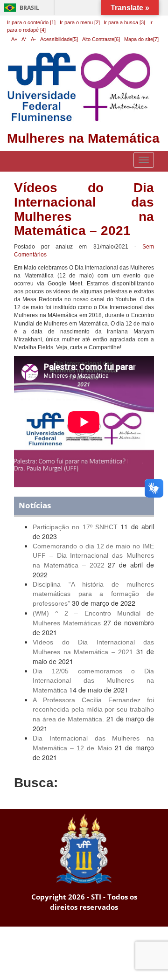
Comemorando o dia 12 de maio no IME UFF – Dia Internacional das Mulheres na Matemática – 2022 (93, 555)
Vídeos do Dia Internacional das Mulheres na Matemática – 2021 (84, 209)
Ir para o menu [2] (80, 22)
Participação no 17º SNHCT (75, 527)
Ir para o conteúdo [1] (31, 22)
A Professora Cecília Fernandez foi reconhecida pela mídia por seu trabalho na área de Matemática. (93, 709)
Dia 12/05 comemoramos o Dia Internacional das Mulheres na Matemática (93, 680)
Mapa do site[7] (141, 39)
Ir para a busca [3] (124, 22)
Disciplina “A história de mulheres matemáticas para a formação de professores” (93, 594)
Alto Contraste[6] (101, 39)
